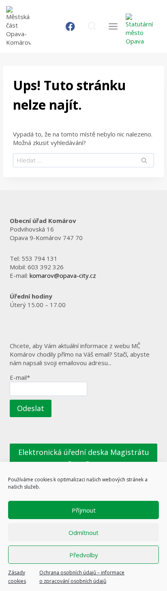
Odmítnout (83, 532)
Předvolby (83, 555)
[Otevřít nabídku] (113, 26)
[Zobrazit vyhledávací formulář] (92, 26)
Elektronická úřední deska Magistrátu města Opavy (83, 458)
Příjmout (84, 510)
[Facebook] (70, 26)
